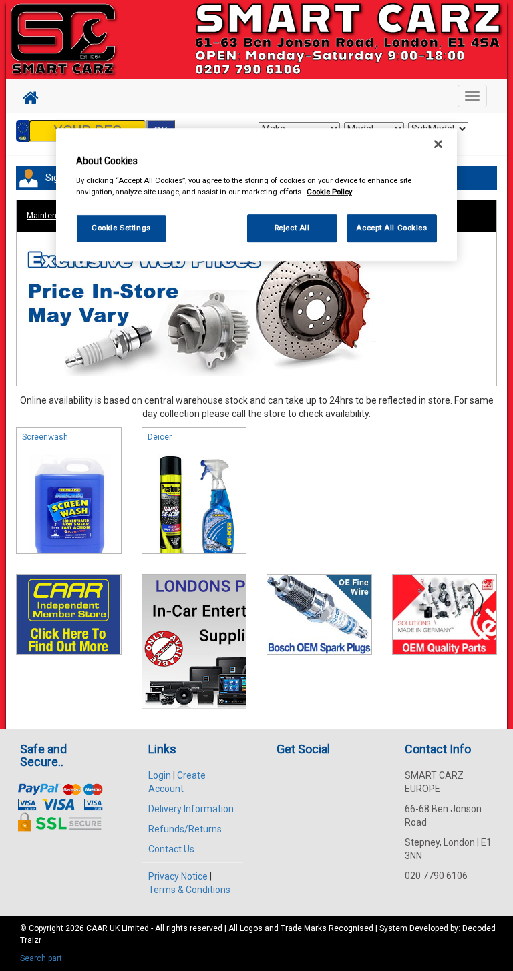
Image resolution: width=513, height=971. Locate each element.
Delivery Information (191, 808)
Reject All (292, 227)
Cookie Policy (329, 191)
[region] (256, 194)
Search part (41, 958)
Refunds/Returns (185, 829)
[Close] (438, 144)
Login (159, 775)
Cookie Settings (121, 227)
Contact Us (171, 849)
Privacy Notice (178, 876)
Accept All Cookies (391, 227)
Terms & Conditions (189, 889)
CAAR (97, 928)
